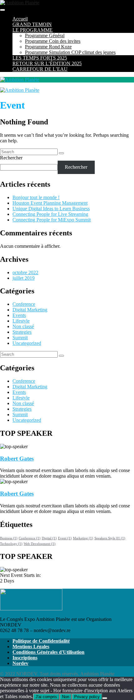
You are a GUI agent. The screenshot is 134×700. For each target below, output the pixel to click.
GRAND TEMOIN (32, 24)
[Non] (104, 698)
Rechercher (11, 157)
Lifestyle (21, 320)
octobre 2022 (25, 272)
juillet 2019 (23, 278)
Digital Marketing (29, 309)
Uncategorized (26, 343)
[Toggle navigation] (2, 10)
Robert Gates (17, 458)
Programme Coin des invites (52, 41)
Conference (23, 304)
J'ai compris (46, 696)
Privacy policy (87, 696)
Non (65, 696)
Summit (20, 337)
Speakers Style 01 (109, 538)
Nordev (20, 663)
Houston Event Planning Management (50, 203)
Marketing (83, 538)
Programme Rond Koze (48, 46)
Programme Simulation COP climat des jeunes (70, 52)
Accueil (20, 18)
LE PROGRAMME (32, 30)
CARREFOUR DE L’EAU (40, 69)
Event (65, 538)
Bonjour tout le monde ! (36, 197)
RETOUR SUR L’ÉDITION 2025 (47, 63)
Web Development (39, 544)
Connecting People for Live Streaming (50, 214)
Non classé (23, 326)
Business (8, 538)
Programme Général (45, 35)
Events (19, 315)
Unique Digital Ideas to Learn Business (51, 208)
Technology (11, 544)
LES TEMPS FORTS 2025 (39, 57)
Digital (49, 538)
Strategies (21, 332)
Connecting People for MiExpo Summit (51, 219)
